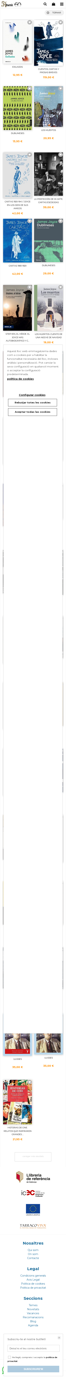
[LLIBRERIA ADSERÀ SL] (11, 4)
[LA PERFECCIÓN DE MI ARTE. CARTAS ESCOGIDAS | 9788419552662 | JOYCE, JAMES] (48, 174)
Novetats (33, 1309)
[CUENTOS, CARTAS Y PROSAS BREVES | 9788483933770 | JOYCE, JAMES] (48, 43)
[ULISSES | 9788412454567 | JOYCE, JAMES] (17, 1035)
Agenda (33, 1325)
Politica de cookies (33, 1283)
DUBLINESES (17, 133)
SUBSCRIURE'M (33, 1369)
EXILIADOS (17, 67)
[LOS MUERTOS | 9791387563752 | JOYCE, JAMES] (48, 106)
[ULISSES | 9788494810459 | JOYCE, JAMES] (48, 1034)
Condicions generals (33, 1275)
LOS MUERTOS (48, 130)
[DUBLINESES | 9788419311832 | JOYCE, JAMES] (48, 240)
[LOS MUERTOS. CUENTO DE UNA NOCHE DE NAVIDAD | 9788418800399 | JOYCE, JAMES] (48, 308)
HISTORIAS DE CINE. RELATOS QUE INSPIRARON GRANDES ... (18, 1131)
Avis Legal (33, 1279)
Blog (33, 1321)
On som (33, 1254)
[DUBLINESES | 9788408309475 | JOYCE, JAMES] (17, 108)
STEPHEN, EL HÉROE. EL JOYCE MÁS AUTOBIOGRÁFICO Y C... (18, 337)
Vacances (33, 1313)
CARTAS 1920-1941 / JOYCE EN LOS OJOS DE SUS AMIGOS (17, 205)
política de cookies (20, 379)
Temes (33, 1305)
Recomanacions (33, 1317)
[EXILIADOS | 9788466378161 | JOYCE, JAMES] (17, 42)
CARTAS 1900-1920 (17, 265)
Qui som (33, 1250)
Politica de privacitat (33, 1287)
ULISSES (17, 1059)
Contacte (33, 1258)
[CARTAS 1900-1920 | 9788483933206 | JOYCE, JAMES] (17, 240)
